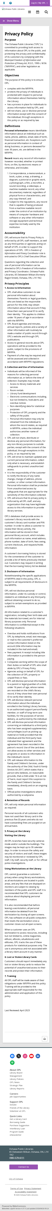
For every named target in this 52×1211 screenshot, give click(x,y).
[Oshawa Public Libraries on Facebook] (12, 1056)
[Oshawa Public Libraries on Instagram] (25, 1056)
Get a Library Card (18, 1119)
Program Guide (17, 1131)
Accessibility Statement (26, 1192)
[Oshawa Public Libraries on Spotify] (12, 1062)
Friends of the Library (19, 1107)
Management (16, 1076)
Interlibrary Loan (17, 1128)
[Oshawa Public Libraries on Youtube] (31, 1056)
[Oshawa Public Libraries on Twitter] (18, 1056)
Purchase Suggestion (19, 1125)
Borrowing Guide (17, 1122)
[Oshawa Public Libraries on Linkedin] (38, 1056)
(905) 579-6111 (16, 1157)
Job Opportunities (18, 1096)
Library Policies (17, 1079)
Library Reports (17, 1088)
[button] (4, 3)
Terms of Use (16, 1188)
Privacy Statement (32, 1188)
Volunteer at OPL (18, 1111)
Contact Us (23, 1167)
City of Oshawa (16, 1178)
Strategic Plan (16, 1085)
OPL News (15, 1082)
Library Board (16, 1072)
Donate (13, 1104)
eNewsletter (15, 1135)
